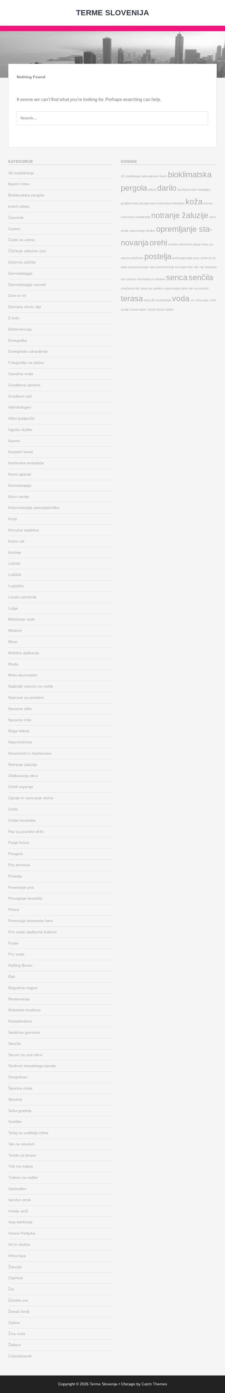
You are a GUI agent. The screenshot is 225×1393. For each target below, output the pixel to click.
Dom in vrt (17, 295)
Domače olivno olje (24, 307)
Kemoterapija (19, 485)
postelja (157, 256)
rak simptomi (207, 267)
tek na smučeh (199, 288)
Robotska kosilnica (24, 1010)
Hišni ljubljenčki (21, 418)
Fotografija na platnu (26, 362)
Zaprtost (15, 1278)
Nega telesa (18, 731)
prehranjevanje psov (186, 258)
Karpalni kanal (20, 452)
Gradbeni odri (20, 396)
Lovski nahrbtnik (22, 597)
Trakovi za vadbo (23, 1177)
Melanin (15, 630)
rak (196, 267)
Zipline (14, 1322)
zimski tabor (138, 309)
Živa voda (16, 1333)
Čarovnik (16, 217)
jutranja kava (147, 203)
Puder (13, 943)
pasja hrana (201, 244)
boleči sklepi (18, 206)
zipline (169, 309)
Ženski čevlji (18, 1311)
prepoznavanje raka (141, 267)
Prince (13, 909)
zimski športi (155, 309)
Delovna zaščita (22, 262)
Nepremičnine (20, 742)
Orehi (13, 809)
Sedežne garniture (24, 1032)
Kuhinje (14, 552)
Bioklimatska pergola (26, 195)
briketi (152, 189)
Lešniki (14, 563)
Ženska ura (18, 1300)
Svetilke (15, 1121)
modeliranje (142, 217)
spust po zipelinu (152, 288)
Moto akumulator (23, 675)
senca (176, 277)
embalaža (203, 189)
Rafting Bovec (20, 965)
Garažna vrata (20, 374)
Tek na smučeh (21, 1144)
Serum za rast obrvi (25, 1055)
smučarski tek (130, 288)
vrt (192, 300)
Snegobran (17, 1077)
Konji (12, 519)
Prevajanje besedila (25, 898)
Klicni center (18, 496)
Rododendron (20, 1021)
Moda (13, 664)
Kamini (14, 441)
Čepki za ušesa (21, 240)
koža (194, 201)
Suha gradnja (20, 1110)
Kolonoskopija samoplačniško (33, 507)
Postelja (15, 876)
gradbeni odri (129, 203)
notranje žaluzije (179, 215)
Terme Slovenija (112, 12)
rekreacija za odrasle (151, 279)
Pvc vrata (16, 954)
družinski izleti (187, 189)
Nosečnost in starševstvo (30, 753)
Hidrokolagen (19, 407)
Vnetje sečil (18, 1211)
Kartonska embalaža (26, 463)
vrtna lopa (201, 300)
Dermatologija (20, 273)
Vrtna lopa (17, 1255)
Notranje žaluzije (22, 764)
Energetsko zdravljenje (28, 351)
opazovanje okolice (142, 230)
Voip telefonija (20, 1222)
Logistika (16, 586)
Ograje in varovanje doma (30, 798)
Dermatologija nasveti (27, 284)
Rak (11, 976)
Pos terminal (19, 865)
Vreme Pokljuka (21, 1233)
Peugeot (15, 854)
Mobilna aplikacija (23, 653)
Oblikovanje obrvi (23, 776)
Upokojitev (17, 1188)
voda (180, 298)
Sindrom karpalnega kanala (32, 1066)
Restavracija (19, 999)
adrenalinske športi (154, 176)
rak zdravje (128, 279)
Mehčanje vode (21, 619)
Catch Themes (154, 1384)
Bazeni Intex (19, 184)
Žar (11, 1289)
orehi (158, 242)
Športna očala (20, 1088)
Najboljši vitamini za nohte (30, 686)
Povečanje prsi (21, 887)
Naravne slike (20, 708)
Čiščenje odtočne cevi (27, 251)
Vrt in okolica (19, 1244)
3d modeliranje (21, 173)
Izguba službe (20, 429)
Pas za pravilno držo (26, 831)
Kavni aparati (19, 474)
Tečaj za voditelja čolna (28, 1133)
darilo (166, 187)
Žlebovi (14, 1345)
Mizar (13, 641)
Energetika (17, 340)
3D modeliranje (130, 176)
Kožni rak (16, 541)
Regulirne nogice (23, 988)
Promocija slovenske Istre (30, 921)
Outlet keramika (22, 820)
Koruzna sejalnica (23, 530)
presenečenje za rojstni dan (174, 267)
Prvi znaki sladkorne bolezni (32, 932)
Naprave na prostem (26, 697)
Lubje (13, 608)
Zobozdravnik (20, 1356)
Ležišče (14, 574)
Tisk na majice (20, 1166)
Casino (14, 229)
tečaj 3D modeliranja (157, 300)
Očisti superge (20, 786)
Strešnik (15, 1099)
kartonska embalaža (170, 203)
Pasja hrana (18, 842)
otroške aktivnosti (180, 244)
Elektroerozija (20, 329)
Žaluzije (15, 1267)
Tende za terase (22, 1155)
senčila (201, 277)
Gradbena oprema (24, 385)
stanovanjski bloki (176, 288)
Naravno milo (19, 720)
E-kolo (13, 318)
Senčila (14, 1043)
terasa (132, 298)
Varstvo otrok (19, 1200)
